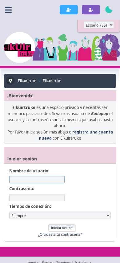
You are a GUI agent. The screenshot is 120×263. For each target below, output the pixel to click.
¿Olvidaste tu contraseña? (60, 234)
